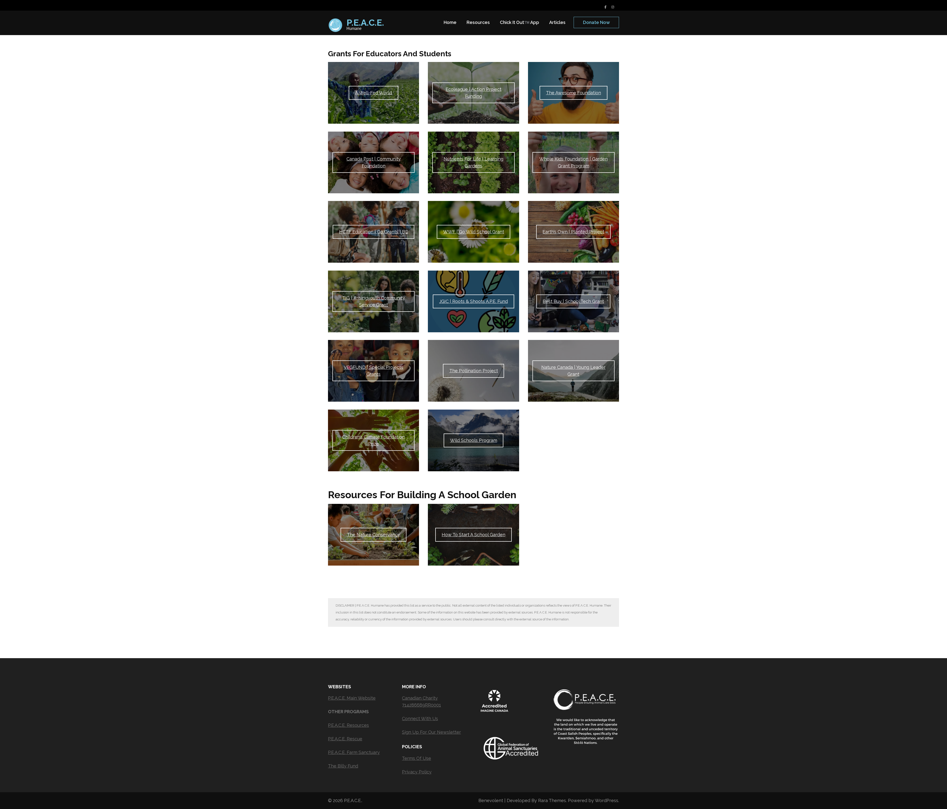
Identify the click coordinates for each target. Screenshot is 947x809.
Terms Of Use (416, 758)
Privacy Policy (417, 771)
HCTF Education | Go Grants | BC (373, 231)
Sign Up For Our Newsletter (431, 732)
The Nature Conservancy (373, 534)
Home (450, 22)
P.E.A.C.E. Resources (348, 725)
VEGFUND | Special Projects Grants (373, 371)
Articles (557, 22)
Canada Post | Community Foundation (373, 162)
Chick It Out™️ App (519, 22)
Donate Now (596, 22)
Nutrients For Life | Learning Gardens (473, 162)
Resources (478, 22)
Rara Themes (552, 800)
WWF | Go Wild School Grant (473, 231)
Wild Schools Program (473, 440)
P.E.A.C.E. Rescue (345, 738)
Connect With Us (420, 718)
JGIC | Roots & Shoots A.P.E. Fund (473, 301)
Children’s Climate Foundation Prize (373, 440)
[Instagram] (612, 7)
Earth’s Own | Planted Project (573, 231)
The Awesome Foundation (573, 92)
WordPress (606, 800)
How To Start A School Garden (473, 534)
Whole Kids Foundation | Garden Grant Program (573, 162)
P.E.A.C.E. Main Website (352, 698)
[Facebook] (605, 7)
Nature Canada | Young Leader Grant (573, 371)
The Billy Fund (343, 766)
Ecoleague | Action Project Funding (473, 93)
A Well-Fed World (373, 92)
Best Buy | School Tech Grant (573, 301)
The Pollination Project (473, 370)
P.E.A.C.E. (365, 22)
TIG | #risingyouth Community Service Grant (373, 301)
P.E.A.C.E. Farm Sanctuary (354, 752)
